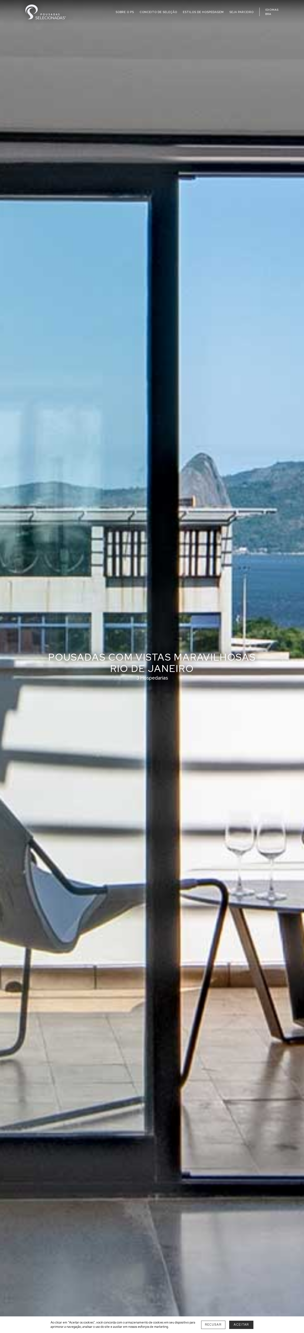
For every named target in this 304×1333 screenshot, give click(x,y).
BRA (268, 14)
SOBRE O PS (125, 12)
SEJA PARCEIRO (241, 12)
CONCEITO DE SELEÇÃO (158, 12)
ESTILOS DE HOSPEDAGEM (203, 12)
